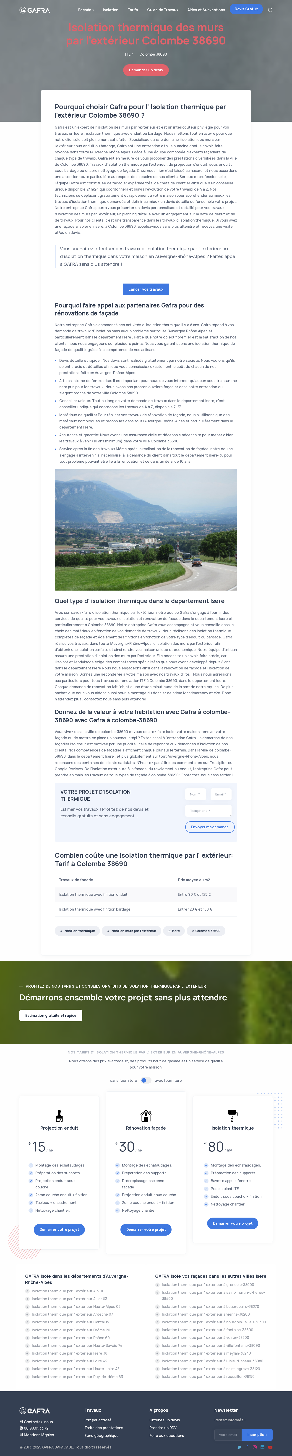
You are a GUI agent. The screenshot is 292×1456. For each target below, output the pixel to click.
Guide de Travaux (162, 9)
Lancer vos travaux (146, 289)
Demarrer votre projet (59, 1229)
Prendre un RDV (163, 1427)
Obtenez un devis (164, 1419)
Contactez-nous (38, 1421)
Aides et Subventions (206, 9)
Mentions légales (38, 1434)
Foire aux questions (166, 1435)
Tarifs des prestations (103, 1427)
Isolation (110, 9)
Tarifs (133, 9)
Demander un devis (146, 69)
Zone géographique (101, 1435)
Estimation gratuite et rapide (50, 1015)
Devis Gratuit (246, 8)
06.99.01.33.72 (35, 1428)
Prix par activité (98, 1419)
